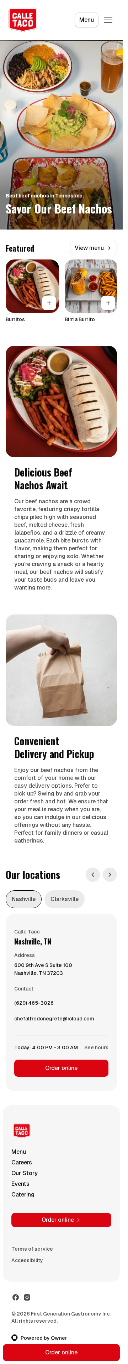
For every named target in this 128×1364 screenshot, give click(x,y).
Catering (22, 1194)
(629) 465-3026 (34, 1005)
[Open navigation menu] (108, 20)
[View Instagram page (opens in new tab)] (27, 1297)
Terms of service (32, 1249)
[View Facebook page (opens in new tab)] (15, 1297)
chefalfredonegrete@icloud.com (54, 1020)
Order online (61, 1068)
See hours (96, 1047)
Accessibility (27, 1260)
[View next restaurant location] (110, 875)
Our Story (24, 1173)
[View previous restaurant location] (93, 875)
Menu (86, 20)
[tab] (24, 899)
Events (20, 1184)
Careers (21, 1162)
